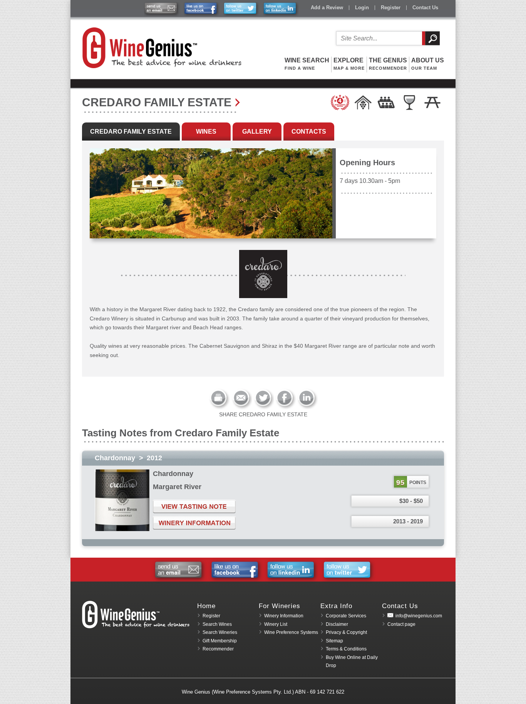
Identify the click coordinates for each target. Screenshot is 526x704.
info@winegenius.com (418, 616)
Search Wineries (220, 632)
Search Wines (217, 624)
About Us (427, 63)
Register (390, 7)
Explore (349, 63)
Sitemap (334, 641)
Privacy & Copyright (346, 632)
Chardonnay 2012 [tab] (128, 458)
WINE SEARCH (307, 63)
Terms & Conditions (346, 649)
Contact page (401, 624)
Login (362, 7)
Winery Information (283, 616)
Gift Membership (220, 641)
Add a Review (327, 7)
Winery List (275, 624)
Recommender (218, 649)
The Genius (388, 63)
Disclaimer (337, 624)
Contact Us (425, 7)
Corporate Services (346, 616)
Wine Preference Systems (291, 632)
